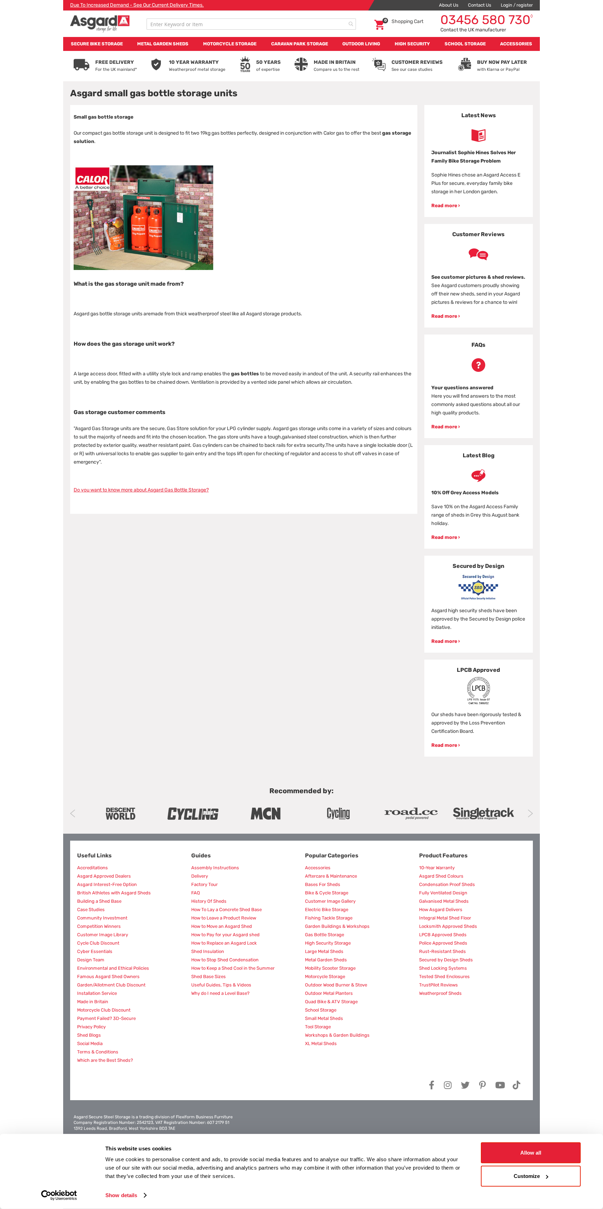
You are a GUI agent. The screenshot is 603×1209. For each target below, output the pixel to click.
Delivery (199, 876)
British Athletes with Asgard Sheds (114, 892)
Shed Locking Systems (443, 968)
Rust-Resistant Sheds (442, 951)
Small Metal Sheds (324, 1018)
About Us (449, 5)
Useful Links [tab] (94, 855)
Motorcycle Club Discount (104, 1010)
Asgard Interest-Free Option (107, 884)
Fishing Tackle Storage (328, 918)
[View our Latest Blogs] (478, 476)
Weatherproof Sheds (440, 993)
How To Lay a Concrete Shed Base (226, 909)
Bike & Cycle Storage (326, 892)
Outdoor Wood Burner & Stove (336, 985)
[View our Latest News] (478, 135)
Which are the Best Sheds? (105, 1060)
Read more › (445, 206)
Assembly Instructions (215, 867)
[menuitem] (97, 44)
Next (530, 813)
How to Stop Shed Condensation (225, 959)
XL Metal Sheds (321, 1043)
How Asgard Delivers (440, 909)
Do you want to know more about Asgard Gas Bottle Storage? (141, 490)
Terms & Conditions (97, 1051)
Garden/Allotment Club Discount (111, 985)
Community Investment (102, 918)
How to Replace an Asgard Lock (224, 943)
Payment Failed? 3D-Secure (106, 1018)
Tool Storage (318, 1026)
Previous (72, 813)
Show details (121, 1195)
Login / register (517, 5)
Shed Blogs (89, 1035)
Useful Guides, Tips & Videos (221, 985)
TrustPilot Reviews (438, 985)
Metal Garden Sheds (326, 959)
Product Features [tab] (443, 855)
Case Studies (91, 909)
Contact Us (479, 5)
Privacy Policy (91, 1026)
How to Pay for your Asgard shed (225, 934)
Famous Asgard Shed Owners (108, 976)
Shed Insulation (207, 951)
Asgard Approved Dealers (104, 876)
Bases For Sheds (322, 884)
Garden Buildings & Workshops (337, 926)
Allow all (530, 1153)
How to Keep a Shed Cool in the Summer (233, 968)
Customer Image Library (102, 934)
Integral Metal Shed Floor (445, 918)
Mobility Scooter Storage (330, 968)
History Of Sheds (208, 901)
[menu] (301, 44)
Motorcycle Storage (325, 976)
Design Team (90, 959)
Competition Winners (99, 926)
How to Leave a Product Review (223, 918)
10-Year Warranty (437, 867)
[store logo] (100, 23)
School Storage (320, 1010)
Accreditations (92, 867)
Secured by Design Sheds (446, 959)
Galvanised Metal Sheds (444, 901)
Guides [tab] (201, 855)
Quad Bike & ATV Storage (331, 1001)
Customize (527, 1176)
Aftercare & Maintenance (331, 876)
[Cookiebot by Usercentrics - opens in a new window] (59, 1195)
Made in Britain (92, 1001)
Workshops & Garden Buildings (337, 1035)
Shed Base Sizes (208, 976)
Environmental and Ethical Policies (113, 968)
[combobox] (251, 24)
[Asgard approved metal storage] (120, 814)
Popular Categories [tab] (331, 855)
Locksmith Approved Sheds (448, 926)
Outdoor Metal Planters (329, 993)
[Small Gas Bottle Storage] (143, 268)
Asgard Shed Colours (441, 876)
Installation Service (97, 993)
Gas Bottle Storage (324, 934)
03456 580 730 (486, 19)
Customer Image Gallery (330, 901)
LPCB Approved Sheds (443, 934)
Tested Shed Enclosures (444, 976)
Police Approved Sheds (443, 943)
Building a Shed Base (99, 901)
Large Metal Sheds (324, 951)
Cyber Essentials (94, 951)
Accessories (317, 867)
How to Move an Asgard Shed (221, 926)
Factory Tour (204, 884)
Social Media (90, 1043)
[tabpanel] (478, 161)
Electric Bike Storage (326, 909)
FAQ (195, 892)
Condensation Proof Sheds (447, 884)
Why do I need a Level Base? (220, 993)
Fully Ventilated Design (443, 892)
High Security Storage (328, 943)
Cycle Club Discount (98, 943)
